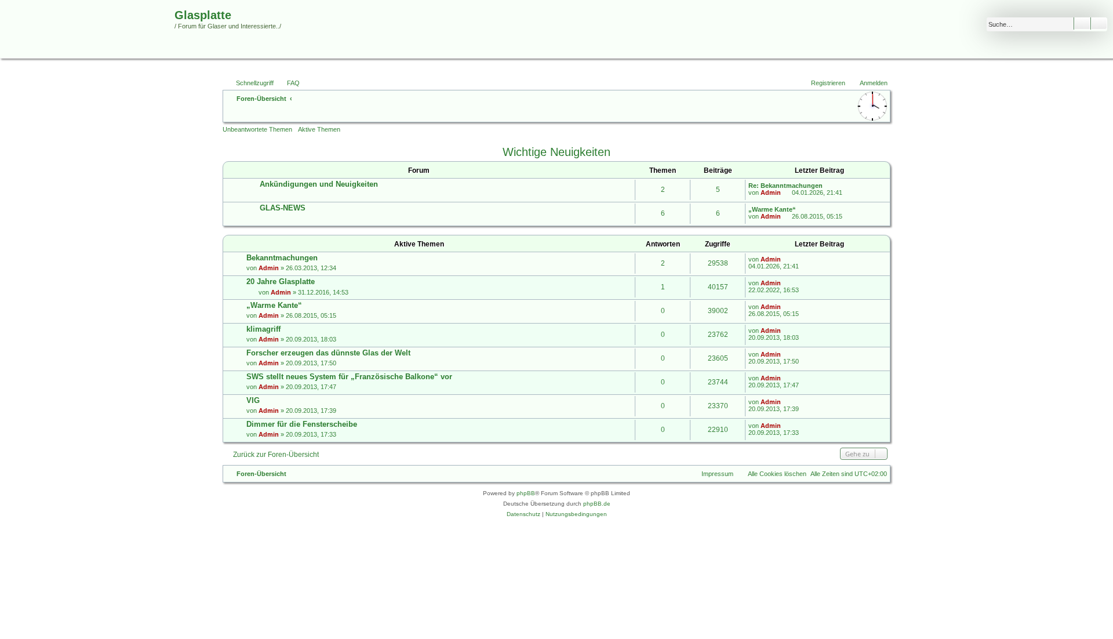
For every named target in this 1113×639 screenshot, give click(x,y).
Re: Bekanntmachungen (785, 185)
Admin (771, 192)
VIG (253, 400)
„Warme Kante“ (772, 209)
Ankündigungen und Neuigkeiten (319, 184)
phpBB (526, 493)
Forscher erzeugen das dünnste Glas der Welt (328, 352)
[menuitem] (288, 83)
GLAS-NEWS (282, 208)
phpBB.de (596, 503)
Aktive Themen (319, 129)
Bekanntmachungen (282, 257)
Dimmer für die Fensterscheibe (301, 424)
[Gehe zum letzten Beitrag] (786, 259)
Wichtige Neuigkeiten (556, 152)
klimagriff (263, 329)
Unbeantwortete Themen (257, 129)
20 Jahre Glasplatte (280, 281)
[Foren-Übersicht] (88, 37)
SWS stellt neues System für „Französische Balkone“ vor (349, 376)
